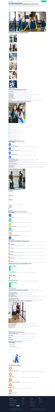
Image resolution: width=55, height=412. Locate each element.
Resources (30, 1)
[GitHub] (15, 402)
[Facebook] (10, 402)
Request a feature (32, 399)
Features (18, 1)
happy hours (20, 327)
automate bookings (23, 160)
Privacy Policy (40, 399)
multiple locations (18, 326)
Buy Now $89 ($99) (10, 349)
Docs (22, 401)
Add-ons (22, 1)
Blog (30, 400)
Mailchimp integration (14, 338)
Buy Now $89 (44, 1)
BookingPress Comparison (33, 402)
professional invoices (33, 241)
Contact (34, 1)
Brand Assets (40, 402)
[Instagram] (14, 402)
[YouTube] (12, 402)
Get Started (9, 328)
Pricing (25, 1)
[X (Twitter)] (11, 402)
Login (40, 1)
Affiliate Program (32, 401)
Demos (27, 1)
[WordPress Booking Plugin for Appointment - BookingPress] (10, 1)
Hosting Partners (24, 402)
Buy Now (9, 194)
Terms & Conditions (41, 401)
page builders (30, 300)
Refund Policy (40, 400)
